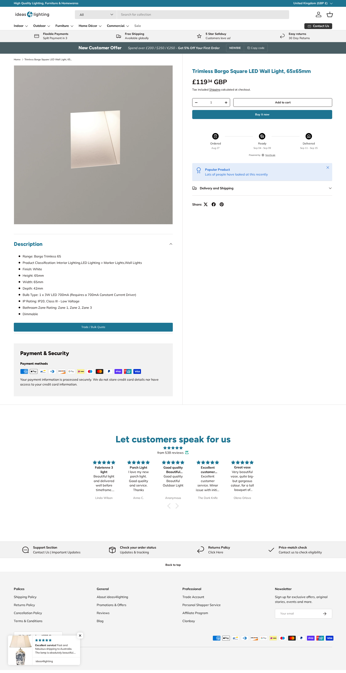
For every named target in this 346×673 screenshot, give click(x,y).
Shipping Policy (25, 597)
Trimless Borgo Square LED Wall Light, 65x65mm (48, 59)
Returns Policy (24, 605)
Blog (100, 621)
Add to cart (283, 102)
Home (17, 59)
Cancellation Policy (28, 613)
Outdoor (39, 26)
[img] (173, 447)
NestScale (270, 155)
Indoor (18, 26)
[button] (329, 14)
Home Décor (88, 26)
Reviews (103, 613)
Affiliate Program (195, 613)
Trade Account (193, 597)
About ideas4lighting (112, 597)
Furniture (62, 26)
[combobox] (182, 14)
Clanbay (188, 621)
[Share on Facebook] (214, 204)
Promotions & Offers (111, 605)
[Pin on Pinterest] (222, 204)
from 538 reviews (170, 453)
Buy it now (262, 114)
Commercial (116, 26)
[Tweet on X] (206, 204)
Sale (137, 26)
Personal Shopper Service (201, 605)
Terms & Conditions (28, 621)
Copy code (258, 48)
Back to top (173, 565)
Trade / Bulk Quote (93, 327)
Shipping (214, 89)
